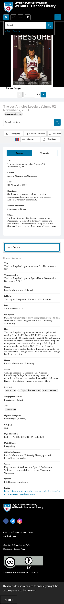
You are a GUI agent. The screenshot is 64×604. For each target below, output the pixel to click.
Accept (8, 599)
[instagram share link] (19, 521)
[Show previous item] (20, 94)
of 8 (38, 94)
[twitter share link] (12, 521)
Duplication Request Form (14, 549)
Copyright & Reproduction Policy (17, 545)
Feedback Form (9, 536)
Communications (50, 390)
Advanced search (12, 31)
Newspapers (11, 409)
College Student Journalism (29, 390)
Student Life (11, 390)
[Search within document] (57, 122)
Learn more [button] (29, 590)
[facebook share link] (6, 521)
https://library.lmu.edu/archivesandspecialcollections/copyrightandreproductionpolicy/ (32, 492)
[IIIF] (17, 139)
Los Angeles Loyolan (13, 114)
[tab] (19, 153)
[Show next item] (43, 94)
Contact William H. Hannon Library (18, 532)
